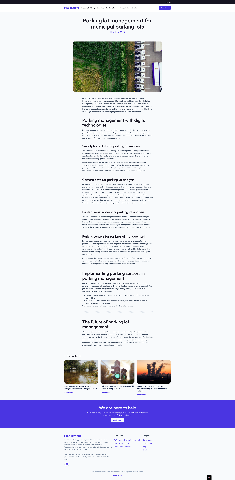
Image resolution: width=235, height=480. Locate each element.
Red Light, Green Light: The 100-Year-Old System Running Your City (117, 387)
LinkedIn (168, 2)
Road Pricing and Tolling (122, 443)
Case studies (124, 8)
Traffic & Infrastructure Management (127, 440)
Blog (144, 446)
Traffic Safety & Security (122, 446)
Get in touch (147, 440)
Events (134, 8)
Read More (68, 392)
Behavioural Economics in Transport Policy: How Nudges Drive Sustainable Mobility (152, 388)
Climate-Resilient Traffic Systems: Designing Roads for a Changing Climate (80, 387)
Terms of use (117, 475)
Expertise (100, 8)
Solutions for (110, 8)
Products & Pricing (88, 8)
